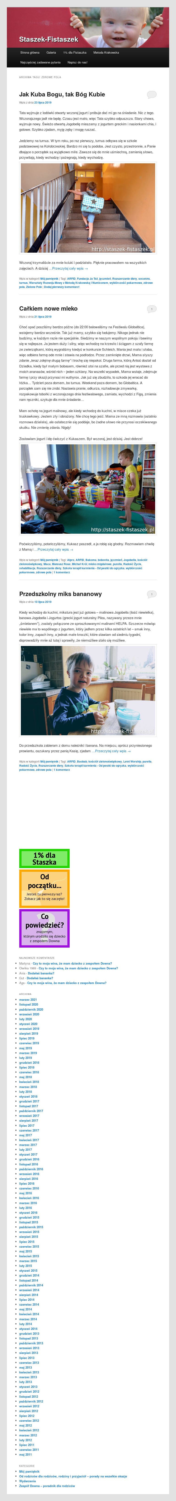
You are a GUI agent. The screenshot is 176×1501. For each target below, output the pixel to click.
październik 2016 (31, 1169)
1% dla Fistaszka (74, 52)
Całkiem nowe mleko (48, 308)
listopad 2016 (28, 1164)
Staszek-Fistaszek (48, 39)
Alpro (70, 560)
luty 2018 (25, 1091)
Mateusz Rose (61, 564)
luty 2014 (25, 1324)
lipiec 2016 (26, 1183)
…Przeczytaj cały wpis (68, 268)
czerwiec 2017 (29, 1130)
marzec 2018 (28, 1087)
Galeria (51, 52)
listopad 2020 (28, 1004)
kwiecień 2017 (29, 1140)
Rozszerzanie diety (124, 278)
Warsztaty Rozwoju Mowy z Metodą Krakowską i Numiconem (68, 283)
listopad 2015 (28, 1222)
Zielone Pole (34, 287)
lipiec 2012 (26, 1416)
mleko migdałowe (100, 564)
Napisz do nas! (78, 62)
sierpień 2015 (28, 1236)
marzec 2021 (28, 999)
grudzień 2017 (29, 1101)
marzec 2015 (28, 1261)
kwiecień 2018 (29, 1082)
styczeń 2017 (28, 1154)
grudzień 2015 (29, 1217)
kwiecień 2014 (29, 1314)
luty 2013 (25, 1382)
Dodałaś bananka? (41, 973)
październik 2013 (31, 1343)
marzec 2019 (28, 1053)
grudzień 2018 (29, 1062)
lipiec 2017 (26, 1125)
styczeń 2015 (28, 1270)
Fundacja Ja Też (87, 278)
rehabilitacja (27, 568)
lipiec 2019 (26, 1038)
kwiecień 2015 (29, 1256)
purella (117, 564)
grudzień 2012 (29, 1391)
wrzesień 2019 (29, 1028)
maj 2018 (25, 1077)
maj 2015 (25, 1251)
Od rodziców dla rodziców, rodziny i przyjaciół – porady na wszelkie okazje (73, 1476)
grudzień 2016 (29, 1159)
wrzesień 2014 (29, 1290)
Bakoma (90, 560)
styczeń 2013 (28, 1386)
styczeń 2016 (28, 1212)
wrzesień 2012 (29, 1406)
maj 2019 (25, 1048)
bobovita (103, 560)
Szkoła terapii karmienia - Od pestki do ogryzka (93, 568)
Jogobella (130, 560)
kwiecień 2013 (29, 1372)
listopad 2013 (28, 1338)
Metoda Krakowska (106, 52)
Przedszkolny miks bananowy (60, 593)
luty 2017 (25, 1149)
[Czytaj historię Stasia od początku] (44, 907)
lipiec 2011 (26, 1445)
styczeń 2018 (28, 1096)
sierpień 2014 (28, 1295)
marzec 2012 (28, 1435)
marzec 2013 (28, 1377)
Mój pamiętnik (49, 278)
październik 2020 (31, 1009)
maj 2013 (25, 1367)
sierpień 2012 (28, 1411)
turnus (23, 283)
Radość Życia (132, 564)
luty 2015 (25, 1265)
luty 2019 (25, 1057)
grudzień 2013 (29, 1333)
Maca (47, 564)
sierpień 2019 (28, 1033)
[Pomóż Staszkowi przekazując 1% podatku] (44, 867)
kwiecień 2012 (29, 1430)
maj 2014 (25, 1309)
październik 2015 (31, 1227)
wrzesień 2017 (29, 1115)
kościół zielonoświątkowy (105, 761)
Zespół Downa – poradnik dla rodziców (47, 1486)
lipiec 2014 (26, 1299)
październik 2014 (31, 1285)
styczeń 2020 (28, 1024)
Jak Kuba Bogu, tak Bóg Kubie (62, 94)
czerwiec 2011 (29, 1449)
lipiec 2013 (26, 1358)
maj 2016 (25, 1193)
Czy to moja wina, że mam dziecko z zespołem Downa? (72, 963)
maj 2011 (25, 1454)
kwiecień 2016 (29, 1198)
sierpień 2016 (28, 1178)
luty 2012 (25, 1440)
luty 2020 (25, 1019)
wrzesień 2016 (29, 1174)
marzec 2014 (28, 1319)
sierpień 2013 (28, 1353)
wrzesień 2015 (29, 1232)
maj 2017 (25, 1135)
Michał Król (79, 564)
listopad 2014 (28, 1280)
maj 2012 (25, 1425)
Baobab (82, 761)
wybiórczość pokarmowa (126, 283)
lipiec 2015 (26, 1241)
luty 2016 (25, 1208)
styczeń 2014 (28, 1328)
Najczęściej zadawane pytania (40, 62)
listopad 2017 (28, 1106)
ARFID (71, 278)
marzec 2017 (28, 1145)
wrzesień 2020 (29, 1014)
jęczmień (105, 278)
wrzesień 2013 (29, 1348)
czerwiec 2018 (29, 1072)
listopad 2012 (28, 1396)
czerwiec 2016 (29, 1188)
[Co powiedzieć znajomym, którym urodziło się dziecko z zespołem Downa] (44, 946)
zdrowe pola (44, 572)
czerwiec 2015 (29, 1246)
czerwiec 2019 (29, 1043)
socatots (144, 278)
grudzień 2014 (29, 1275)
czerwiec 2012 (29, 1420)
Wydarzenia (27, 1481)
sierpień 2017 (28, 1120)
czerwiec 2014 (29, 1304)
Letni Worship (132, 761)
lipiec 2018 (26, 1067)
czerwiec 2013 (29, 1362)
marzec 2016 (28, 1203)
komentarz (62, 572)
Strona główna (29, 52)
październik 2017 (31, 1111)
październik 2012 (31, 1401)
